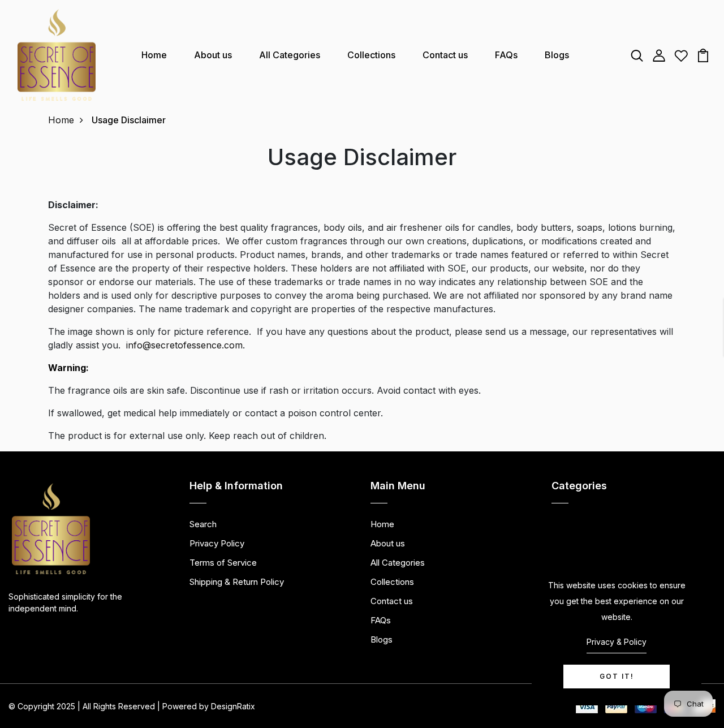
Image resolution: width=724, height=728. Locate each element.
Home (154, 55)
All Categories (289, 55)
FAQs (506, 55)
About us (213, 55)
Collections (371, 55)
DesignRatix (233, 706)
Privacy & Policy (617, 642)
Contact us (445, 55)
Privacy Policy (216, 543)
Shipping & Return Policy (236, 581)
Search (203, 524)
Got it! (617, 676)
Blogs (557, 55)
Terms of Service (223, 562)
